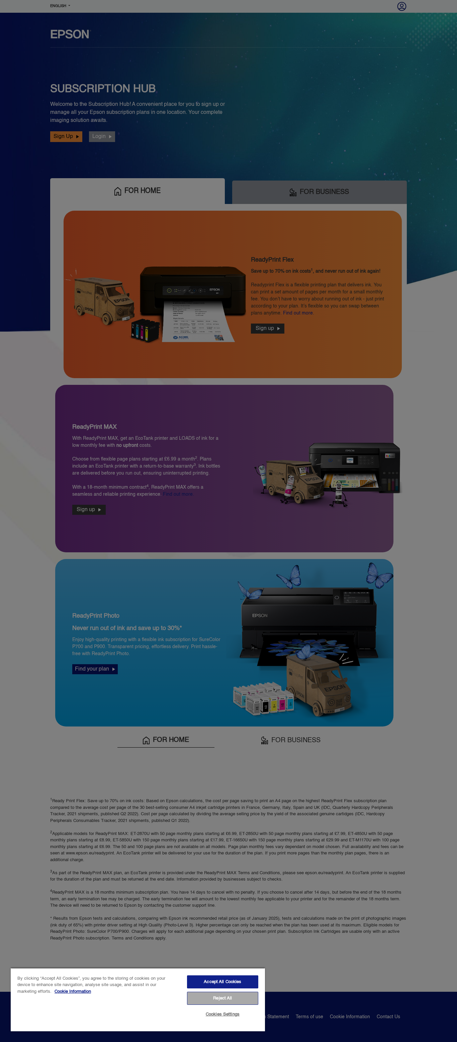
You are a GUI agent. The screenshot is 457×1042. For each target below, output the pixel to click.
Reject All (222, 998)
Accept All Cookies (222, 982)
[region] (138, 999)
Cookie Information (73, 991)
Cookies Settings (223, 1014)
